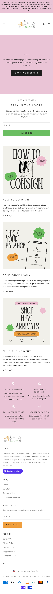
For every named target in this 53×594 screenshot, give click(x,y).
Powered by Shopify (40, 576)
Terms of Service (9, 556)
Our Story (6, 489)
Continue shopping (26, 73)
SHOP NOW (7, 370)
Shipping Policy (9, 551)
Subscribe (26, 133)
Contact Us (7, 539)
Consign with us (9, 493)
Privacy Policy (8, 543)
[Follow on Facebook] (4, 563)
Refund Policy (8, 547)
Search (5, 484)
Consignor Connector (11, 497)
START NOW (8, 216)
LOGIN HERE (8, 291)
